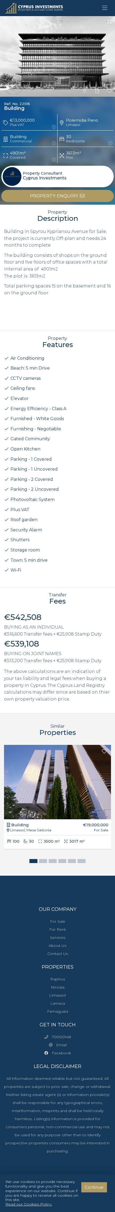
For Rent (57, 929)
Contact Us (57, 953)
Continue (94, 1187)
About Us (57, 945)
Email (60, 1045)
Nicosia (57, 987)
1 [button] (32, 861)
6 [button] (80, 861)
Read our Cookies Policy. (28, 1204)
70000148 (60, 1036)
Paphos (57, 979)
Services (57, 937)
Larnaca (57, 1003)
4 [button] (61, 861)
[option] (57, 801)
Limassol (57, 995)
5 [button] (70, 861)
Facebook (60, 1053)
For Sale (57, 921)
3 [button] (51, 861)
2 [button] (41, 861)
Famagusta (57, 1011)
